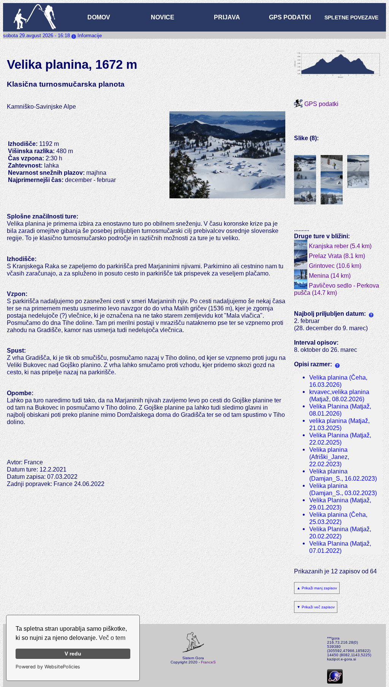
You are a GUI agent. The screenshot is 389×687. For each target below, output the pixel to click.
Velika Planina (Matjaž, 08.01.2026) (340, 410)
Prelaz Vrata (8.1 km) (336, 255)
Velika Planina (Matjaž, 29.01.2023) (340, 504)
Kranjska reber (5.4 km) (339, 245)
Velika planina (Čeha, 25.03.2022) (338, 518)
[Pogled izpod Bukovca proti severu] (332, 196)
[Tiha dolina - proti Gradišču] (332, 179)
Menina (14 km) (329, 275)
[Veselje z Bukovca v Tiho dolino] (305, 179)
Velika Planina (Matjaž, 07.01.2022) (340, 547)
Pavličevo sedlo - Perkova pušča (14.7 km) (336, 289)
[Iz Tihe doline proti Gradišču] (358, 179)
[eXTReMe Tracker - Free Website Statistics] (335, 681)
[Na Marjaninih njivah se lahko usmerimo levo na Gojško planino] (332, 163)
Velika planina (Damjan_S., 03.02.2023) (343, 489)
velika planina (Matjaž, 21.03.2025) (339, 424)
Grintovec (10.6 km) (334, 265)
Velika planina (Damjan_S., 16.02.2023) (343, 475)
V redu (73, 654)
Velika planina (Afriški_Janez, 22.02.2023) (329, 456)
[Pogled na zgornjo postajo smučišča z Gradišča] (305, 196)
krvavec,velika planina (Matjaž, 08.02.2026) (339, 395)
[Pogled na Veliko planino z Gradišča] (305, 163)
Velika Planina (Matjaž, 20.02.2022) (340, 533)
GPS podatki (320, 103)
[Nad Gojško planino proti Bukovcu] (358, 163)
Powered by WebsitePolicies (48, 667)
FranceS (208, 662)
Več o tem (112, 638)
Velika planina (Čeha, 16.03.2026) (338, 381)
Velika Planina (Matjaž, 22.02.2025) (340, 439)
